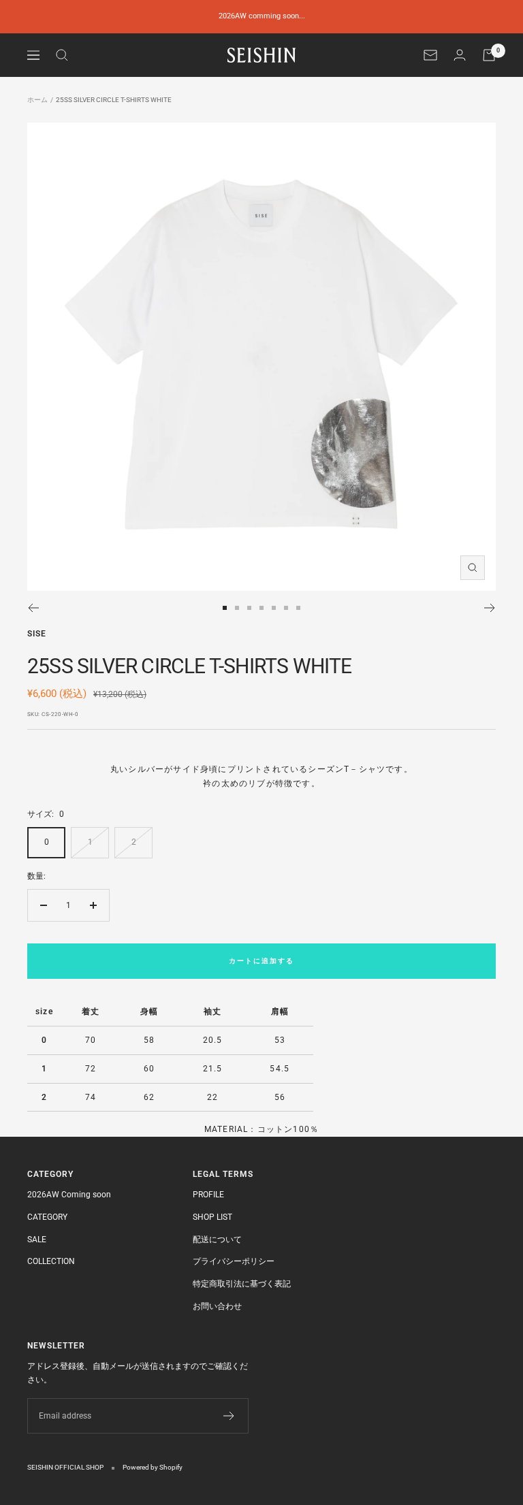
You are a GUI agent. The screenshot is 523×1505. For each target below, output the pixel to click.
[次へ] (490, 608)
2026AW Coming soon (69, 1194)
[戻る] (33, 608)
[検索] (62, 55)
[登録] (229, 1416)
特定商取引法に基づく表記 (242, 1284)
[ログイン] (460, 55)
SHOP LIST (212, 1217)
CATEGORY (47, 1217)
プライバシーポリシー (233, 1261)
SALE (36, 1239)
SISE (36, 633)
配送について (217, 1239)
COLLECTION (51, 1261)
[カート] (489, 55)
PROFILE (208, 1194)
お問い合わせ (217, 1306)
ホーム (37, 99)
